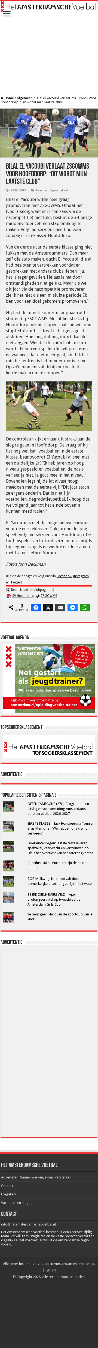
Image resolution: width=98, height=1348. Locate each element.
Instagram (81, 576)
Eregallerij (9, 1194)
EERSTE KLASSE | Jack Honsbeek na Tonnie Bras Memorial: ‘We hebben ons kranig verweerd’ (60, 828)
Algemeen (25, 98)
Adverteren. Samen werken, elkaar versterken (36, 1177)
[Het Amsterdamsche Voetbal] (49, 7)
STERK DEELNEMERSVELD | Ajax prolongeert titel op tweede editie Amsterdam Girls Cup (53, 899)
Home (9, 98)
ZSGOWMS (49, 596)
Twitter (15, 582)
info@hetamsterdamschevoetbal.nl (28, 1224)
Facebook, (64, 576)
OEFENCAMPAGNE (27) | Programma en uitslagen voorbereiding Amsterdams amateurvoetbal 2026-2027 (58, 809)
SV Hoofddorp (23, 596)
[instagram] (54, 1270)
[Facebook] (43, 1270)
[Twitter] (48, 1270)
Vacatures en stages (16, 1203)
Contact (7, 1186)
